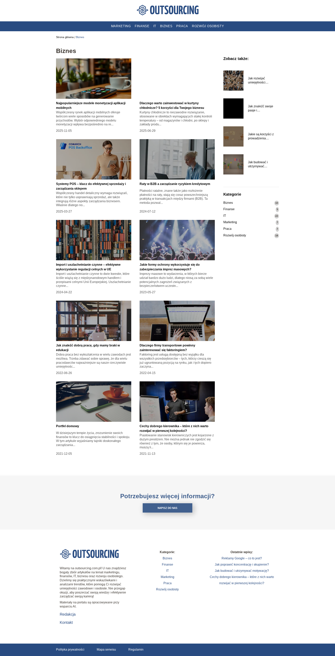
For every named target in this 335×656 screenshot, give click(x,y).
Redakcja (68, 614)
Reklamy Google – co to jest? (242, 558)
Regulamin (135, 649)
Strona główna (65, 37)
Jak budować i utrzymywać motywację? (258, 164)
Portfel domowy (67, 426)
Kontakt (66, 622)
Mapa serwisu (106, 649)
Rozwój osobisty (208, 26)
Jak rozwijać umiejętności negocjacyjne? (258, 81)
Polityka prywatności (70, 649)
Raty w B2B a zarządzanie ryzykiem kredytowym (175, 184)
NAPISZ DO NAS (167, 508)
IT (154, 26)
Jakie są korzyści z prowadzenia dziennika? (261, 137)
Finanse (142, 26)
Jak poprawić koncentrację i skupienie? (242, 564)
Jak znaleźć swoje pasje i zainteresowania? (260, 109)
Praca (182, 26)
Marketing (121, 26)
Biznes (166, 26)
